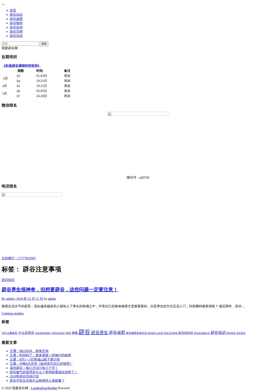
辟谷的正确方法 (202, 333)
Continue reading (13, 313)
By (9, 298)
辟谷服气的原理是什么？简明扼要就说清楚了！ (44, 372)
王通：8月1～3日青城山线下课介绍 (35, 359)
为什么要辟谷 (9, 333)
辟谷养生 (99, 332)
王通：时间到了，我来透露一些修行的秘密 (40, 355)
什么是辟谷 (26, 333)
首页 (13, 10)
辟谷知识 (16, 14)
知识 (68, 333)
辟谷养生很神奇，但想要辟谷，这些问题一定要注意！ (60, 289)
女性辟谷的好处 (43, 333)
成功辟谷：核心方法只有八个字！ (34, 368)
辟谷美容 (240, 333)
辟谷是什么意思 (155, 333)
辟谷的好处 (185, 333)
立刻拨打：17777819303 (19, 258)
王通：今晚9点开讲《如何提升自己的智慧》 (41, 363)
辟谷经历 (231, 333)
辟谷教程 (16, 23)
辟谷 (84, 332)
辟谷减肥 (16, 19)
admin (52, 298)
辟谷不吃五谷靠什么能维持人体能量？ (37, 380)
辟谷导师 (16, 31)
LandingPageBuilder (44, 388)
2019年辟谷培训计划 (24, 376)
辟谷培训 (16, 36)
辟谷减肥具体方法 (136, 333)
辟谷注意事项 (170, 333)
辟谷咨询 (16, 27)
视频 (75, 333)
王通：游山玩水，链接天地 (29, 351)
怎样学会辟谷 (58, 333)
